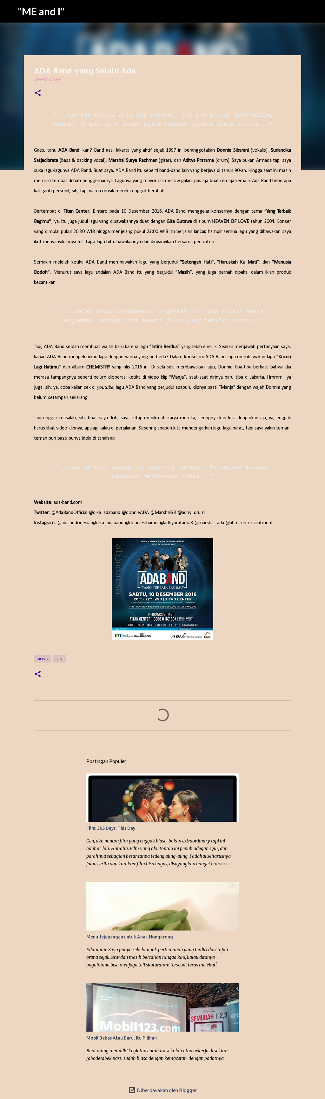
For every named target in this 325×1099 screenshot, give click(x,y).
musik (42, 658)
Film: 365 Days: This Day (110, 828)
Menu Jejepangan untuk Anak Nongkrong (129, 936)
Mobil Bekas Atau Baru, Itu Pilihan (121, 1038)
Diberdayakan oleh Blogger (166, 1090)
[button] (38, 94)
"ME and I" (41, 11)
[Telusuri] (316, 11)
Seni (59, 658)
